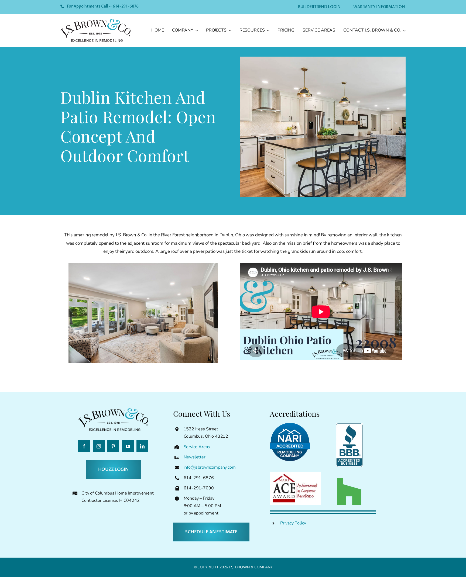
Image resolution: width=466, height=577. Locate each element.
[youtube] (128, 446)
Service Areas (197, 447)
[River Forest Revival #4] (143, 313)
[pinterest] (113, 446)
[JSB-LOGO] (95, 21)
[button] (72, 313)
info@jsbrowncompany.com (210, 467)
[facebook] (84, 446)
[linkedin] (142, 446)
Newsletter (194, 457)
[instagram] (99, 446)
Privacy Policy (293, 523)
